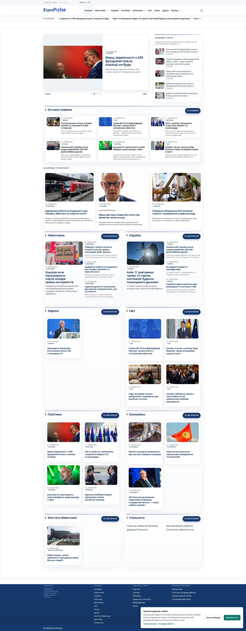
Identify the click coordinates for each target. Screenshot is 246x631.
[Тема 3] (96, 93)
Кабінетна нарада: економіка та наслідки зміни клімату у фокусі (180, 84)
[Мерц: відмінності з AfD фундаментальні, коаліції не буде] (63, 432)
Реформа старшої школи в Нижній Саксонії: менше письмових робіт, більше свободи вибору (98, 251)
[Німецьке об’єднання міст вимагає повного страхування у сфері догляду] (176, 187)
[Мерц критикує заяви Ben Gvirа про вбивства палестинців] (123, 187)
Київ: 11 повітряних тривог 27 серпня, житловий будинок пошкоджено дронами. (124, 61)
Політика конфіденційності (184, 592)
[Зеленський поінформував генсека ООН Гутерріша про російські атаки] (159, 51)
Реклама (137, 596)
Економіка (138, 10)
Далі (145, 94)
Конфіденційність (167, 624)
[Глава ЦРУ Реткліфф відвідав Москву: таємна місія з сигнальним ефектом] (105, 121)
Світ (150, 10)
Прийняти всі (232, 617)
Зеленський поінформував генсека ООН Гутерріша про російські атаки (181, 50)
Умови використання (181, 599)
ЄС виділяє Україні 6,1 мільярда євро (177, 268)
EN (89, 3)
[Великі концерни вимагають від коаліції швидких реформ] (145, 432)
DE (85, 3)
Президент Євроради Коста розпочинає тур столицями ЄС (59, 351)
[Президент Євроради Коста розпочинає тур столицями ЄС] (63, 329)
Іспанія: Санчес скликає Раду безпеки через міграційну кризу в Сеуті (181, 149)
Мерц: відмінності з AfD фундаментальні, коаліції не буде (58, 18)
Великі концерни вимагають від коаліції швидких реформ (145, 453)
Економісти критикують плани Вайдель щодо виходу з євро (129, 148)
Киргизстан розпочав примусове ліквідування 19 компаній (179, 454)
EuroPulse (54, 10)
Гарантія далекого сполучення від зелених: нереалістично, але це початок (101, 289)
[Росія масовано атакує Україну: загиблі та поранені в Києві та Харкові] (53, 121)
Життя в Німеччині (55, 550)
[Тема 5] (101, 93)
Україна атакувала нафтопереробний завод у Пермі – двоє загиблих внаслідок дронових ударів (182, 61)
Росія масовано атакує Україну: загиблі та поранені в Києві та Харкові (76, 125)
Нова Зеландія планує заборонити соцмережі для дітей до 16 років (144, 396)
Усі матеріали (110, 236)
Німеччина (100, 10)
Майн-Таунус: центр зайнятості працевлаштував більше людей (62, 558)
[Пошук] (202, 11)
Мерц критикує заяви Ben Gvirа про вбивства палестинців (119, 216)
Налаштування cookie (181, 596)
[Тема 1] (92, 93)
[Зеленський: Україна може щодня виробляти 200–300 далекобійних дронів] (53, 145)
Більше (174, 10)
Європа (51, 343)
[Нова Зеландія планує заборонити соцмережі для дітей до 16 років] (145, 374)
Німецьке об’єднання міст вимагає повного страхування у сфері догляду (173, 212)
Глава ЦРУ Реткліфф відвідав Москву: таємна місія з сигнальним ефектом (127, 125)
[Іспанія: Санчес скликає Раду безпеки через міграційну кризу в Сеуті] (157, 145)
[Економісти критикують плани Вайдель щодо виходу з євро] (105, 145)
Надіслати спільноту (142, 599)
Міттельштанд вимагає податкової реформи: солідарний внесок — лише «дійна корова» (144, 501)
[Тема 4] (99, 93)
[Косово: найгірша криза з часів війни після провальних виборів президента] (182, 374)
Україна (115, 10)
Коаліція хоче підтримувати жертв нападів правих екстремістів (59, 277)
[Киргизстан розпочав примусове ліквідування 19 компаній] (182, 432)
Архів (135, 606)
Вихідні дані (177, 589)
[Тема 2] (94, 93)
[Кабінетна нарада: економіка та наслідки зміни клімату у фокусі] (159, 85)
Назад (47, 94)
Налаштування (150, 624)
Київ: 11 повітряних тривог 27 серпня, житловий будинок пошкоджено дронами (128, 18)
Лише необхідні (213, 617)
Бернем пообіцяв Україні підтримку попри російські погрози (182, 94)
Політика (125, 10)
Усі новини (193, 111)
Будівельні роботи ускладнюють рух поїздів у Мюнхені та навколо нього (66, 212)
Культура (98, 619)
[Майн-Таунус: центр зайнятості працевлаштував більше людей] (63, 535)
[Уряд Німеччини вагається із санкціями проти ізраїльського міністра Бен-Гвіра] (159, 73)
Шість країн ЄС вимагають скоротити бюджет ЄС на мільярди (178, 125)
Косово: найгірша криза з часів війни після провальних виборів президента (180, 397)
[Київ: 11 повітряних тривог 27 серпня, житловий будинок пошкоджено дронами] (72, 62)
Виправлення (139, 602)
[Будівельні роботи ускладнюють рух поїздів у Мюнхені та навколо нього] (69, 187)
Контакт (136, 592)
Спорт (157, 10)
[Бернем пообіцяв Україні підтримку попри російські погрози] (159, 95)
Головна (88, 10)
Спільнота (98, 622)
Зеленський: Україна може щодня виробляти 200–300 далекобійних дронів (74, 149)
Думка (165, 10)
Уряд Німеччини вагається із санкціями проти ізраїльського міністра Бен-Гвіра (179, 73)
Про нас (136, 589)
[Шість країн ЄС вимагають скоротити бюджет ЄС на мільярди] (157, 121)
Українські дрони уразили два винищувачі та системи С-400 (181, 285)
